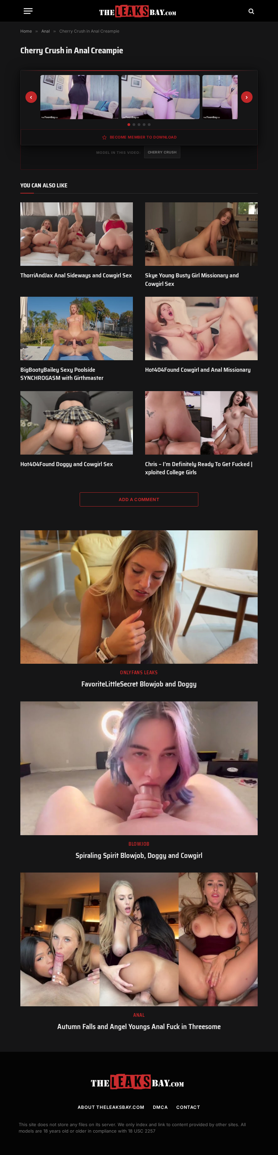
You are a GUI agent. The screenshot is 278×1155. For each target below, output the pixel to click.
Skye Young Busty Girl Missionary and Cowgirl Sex (192, 279)
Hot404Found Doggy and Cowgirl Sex (66, 464)
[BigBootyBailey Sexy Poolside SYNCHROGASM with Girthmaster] (76, 328)
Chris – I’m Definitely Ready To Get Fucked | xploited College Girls (199, 468)
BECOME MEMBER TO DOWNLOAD (143, 137)
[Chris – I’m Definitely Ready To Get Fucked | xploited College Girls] (201, 423)
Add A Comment (139, 499)
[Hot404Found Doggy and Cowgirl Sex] (76, 423)
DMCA (160, 1107)
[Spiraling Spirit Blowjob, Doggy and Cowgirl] (139, 768)
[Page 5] (149, 124)
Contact (188, 1107)
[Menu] (28, 11)
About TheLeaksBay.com (111, 1107)
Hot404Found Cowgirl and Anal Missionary (198, 370)
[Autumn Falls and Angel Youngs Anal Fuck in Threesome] (139, 939)
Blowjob (139, 844)
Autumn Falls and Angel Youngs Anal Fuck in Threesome (139, 1027)
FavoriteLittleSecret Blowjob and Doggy (139, 684)
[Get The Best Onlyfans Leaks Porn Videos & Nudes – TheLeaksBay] (139, 11)
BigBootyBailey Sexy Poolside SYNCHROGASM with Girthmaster (61, 374)
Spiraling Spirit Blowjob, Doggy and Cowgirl (139, 856)
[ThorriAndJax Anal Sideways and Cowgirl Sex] (76, 234)
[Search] (250, 11)
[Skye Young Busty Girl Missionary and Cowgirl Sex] (201, 234)
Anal (139, 1015)
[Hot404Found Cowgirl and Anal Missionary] (201, 328)
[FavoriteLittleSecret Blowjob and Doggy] (139, 597)
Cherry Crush (162, 152)
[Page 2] (134, 124)
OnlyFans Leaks (139, 672)
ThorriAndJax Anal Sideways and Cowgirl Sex (76, 275)
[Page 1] (128, 124)
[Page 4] (144, 124)
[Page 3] (139, 124)
